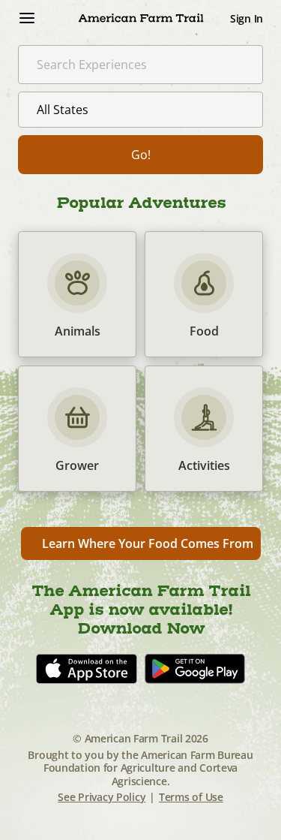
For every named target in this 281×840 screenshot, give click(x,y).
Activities (203, 428)
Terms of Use (191, 797)
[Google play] (195, 669)
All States (62, 109)
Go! (141, 154)
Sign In (246, 18)
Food (203, 294)
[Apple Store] (86, 669)
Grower (77, 428)
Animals (77, 294)
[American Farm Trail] (140, 18)
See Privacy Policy (101, 797)
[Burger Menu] (27, 18)
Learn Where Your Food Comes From (147, 543)
